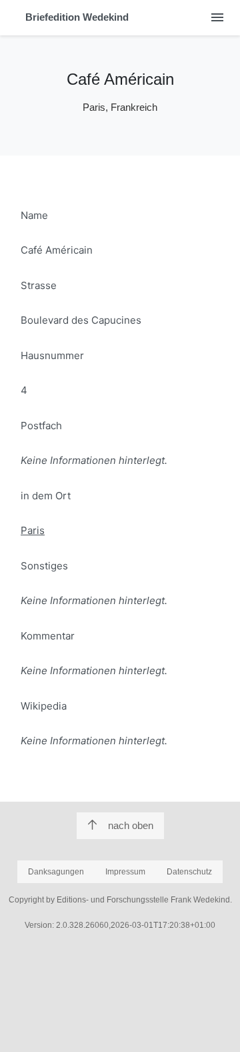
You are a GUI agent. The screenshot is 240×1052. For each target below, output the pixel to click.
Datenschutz (189, 871)
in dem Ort (46, 495)
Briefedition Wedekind (77, 17)
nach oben (130, 825)
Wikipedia (44, 706)
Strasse (39, 285)
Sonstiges (44, 565)
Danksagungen (56, 871)
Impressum (125, 871)
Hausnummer (52, 355)
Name (34, 215)
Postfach (41, 425)
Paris (33, 530)
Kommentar (48, 635)
